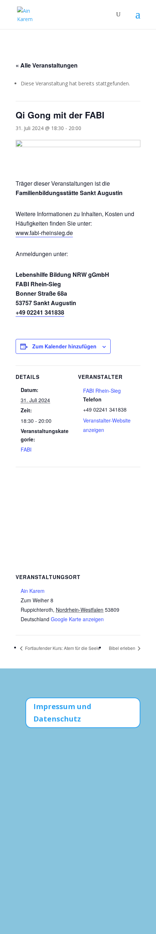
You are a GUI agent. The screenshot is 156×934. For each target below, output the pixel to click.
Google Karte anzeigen (77, 619)
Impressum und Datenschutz (62, 712)
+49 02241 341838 (40, 312)
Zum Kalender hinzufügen (64, 346)
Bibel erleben (122, 648)
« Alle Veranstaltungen (47, 65)
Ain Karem (33, 590)
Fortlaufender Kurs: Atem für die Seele (62, 648)
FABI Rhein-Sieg (102, 390)
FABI (26, 449)
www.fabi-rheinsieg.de (44, 233)
